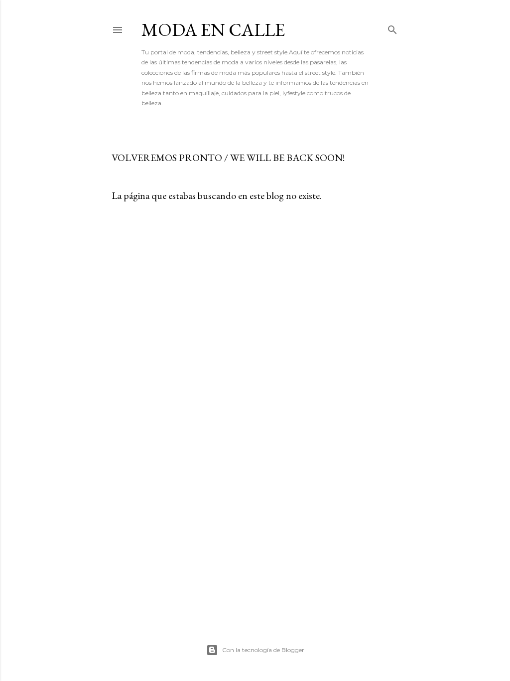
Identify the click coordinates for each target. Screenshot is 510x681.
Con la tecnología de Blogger (263, 650)
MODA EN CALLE (213, 29)
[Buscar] (392, 27)
